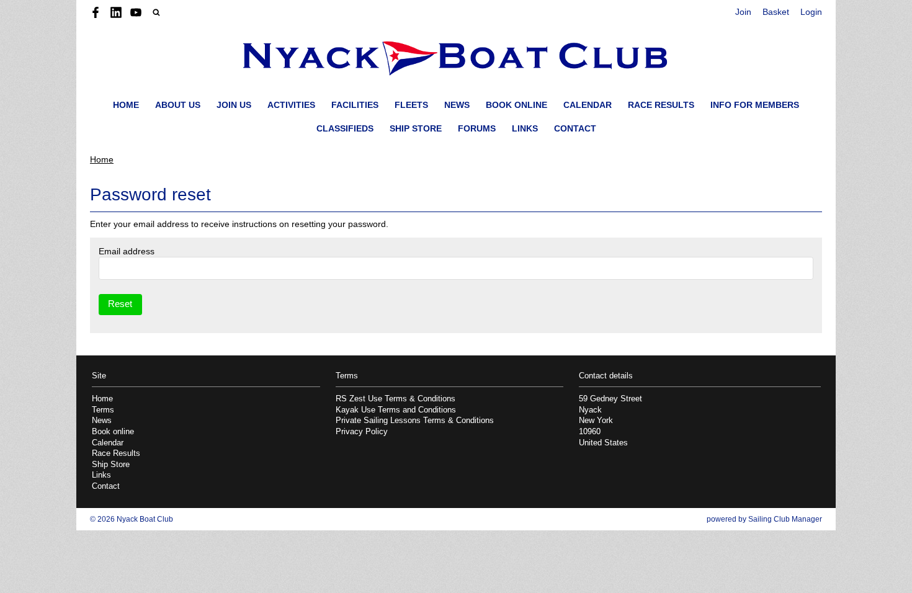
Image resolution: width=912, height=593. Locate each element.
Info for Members (754, 105)
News (457, 105)
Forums (477, 128)
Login (811, 12)
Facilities (354, 105)
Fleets (411, 105)
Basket (775, 12)
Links (525, 128)
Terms (103, 410)
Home (126, 105)
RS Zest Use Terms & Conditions (395, 399)
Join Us (234, 105)
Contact (575, 128)
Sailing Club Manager (785, 519)
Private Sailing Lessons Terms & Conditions (415, 420)
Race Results (661, 105)
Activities (291, 105)
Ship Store (416, 128)
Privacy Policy (362, 431)
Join (743, 12)
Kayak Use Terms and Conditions (396, 410)
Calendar (587, 105)
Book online (516, 105)
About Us (177, 105)
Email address (126, 251)
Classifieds (344, 128)
